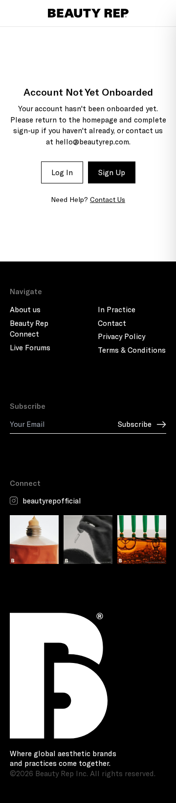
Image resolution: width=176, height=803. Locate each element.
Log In (62, 172)
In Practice (116, 309)
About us (25, 309)
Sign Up (111, 172)
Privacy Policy (121, 336)
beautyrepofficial (51, 500)
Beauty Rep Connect (29, 329)
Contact (112, 323)
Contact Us (107, 199)
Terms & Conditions (132, 349)
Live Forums (30, 347)
